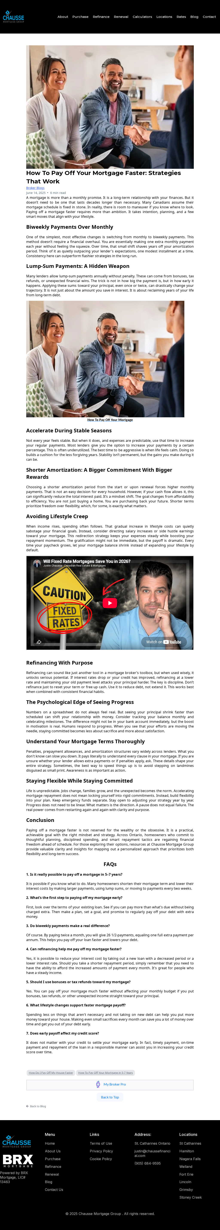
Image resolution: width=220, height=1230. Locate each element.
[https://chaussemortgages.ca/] (13, 16)
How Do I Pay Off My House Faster (51, 1073)
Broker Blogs (35, 188)
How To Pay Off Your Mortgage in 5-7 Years (105, 1073)
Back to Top (110, 1097)
